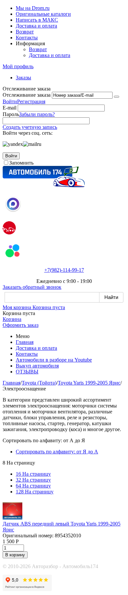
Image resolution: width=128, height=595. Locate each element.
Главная (24, 342)
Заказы (23, 77)
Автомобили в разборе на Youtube (54, 360)
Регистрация (31, 101)
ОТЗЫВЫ (27, 371)
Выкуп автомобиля (37, 365)
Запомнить (21, 163)
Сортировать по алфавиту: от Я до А (57, 451)
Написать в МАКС (37, 20)
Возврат (25, 31)
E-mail (9, 107)
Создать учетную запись (30, 127)
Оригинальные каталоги (43, 14)
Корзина (12, 319)
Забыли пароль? (37, 114)
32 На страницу (33, 480)
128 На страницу (34, 491)
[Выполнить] (116, 97)
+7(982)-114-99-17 (64, 270)
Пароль (11, 114)
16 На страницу (33, 474)
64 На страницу (33, 485)
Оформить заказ (20, 325)
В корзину (15, 554)
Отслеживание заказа (27, 95)
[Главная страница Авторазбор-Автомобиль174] (44, 185)
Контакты (27, 37)
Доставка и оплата (36, 26)
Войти (10, 101)
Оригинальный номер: (28, 535)
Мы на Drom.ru (33, 8)
